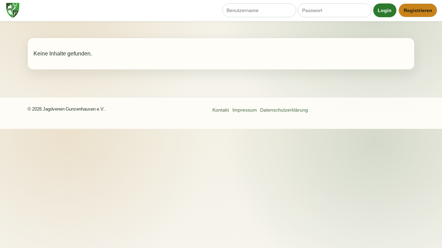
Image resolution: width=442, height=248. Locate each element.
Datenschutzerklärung (284, 110)
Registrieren (418, 10)
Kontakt (220, 110)
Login (385, 10)
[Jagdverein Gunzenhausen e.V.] (13, 10)
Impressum (244, 110)
